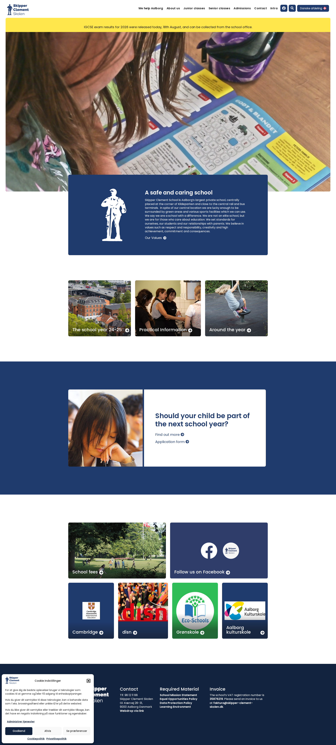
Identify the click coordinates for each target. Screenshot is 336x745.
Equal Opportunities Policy (178, 699)
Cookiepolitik (36, 738)
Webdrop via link (132, 711)
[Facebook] (283, 8)
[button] (88, 681)
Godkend (19, 731)
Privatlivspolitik (56, 738)
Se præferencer (76, 731)
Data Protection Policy (176, 703)
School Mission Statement (178, 695)
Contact (260, 8)
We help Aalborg (150, 8)
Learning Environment (175, 707)
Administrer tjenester (21, 721)
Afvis (47, 731)
